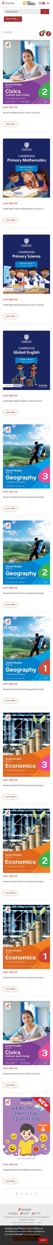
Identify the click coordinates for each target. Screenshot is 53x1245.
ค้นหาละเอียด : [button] (12, 19)
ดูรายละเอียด (10, 124)
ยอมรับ (43, 1240)
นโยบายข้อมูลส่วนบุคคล (32, 1235)
